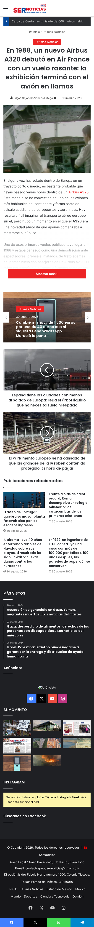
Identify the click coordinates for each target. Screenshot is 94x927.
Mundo (16, 896)
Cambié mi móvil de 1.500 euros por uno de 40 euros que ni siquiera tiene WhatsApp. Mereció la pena (45, 329)
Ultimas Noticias (29, 309)
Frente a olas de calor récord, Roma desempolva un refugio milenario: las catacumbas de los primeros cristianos (68, 505)
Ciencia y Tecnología (54, 896)
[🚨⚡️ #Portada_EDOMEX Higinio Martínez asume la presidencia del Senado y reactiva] (17, 745)
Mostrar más (46, 274)
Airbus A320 (78, 192)
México (80, 889)
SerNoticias (47, 855)
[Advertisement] (47, 66)
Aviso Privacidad (40, 862)
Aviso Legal (18, 862)
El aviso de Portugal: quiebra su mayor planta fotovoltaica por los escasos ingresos (24, 518)
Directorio (77, 862)
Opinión (78, 896)
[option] (47, 317)
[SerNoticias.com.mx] (29, 8)
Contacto (61, 862)
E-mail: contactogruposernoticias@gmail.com (47, 868)
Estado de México (59, 889)
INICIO (13, 889)
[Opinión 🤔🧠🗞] (77, 728)
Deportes (30, 896)
